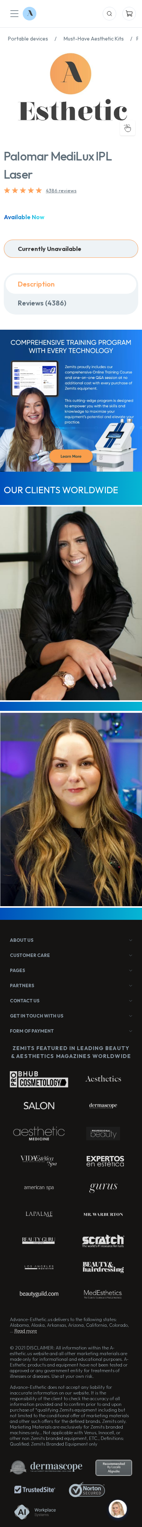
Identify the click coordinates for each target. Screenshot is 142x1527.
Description (36, 284)
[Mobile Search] (109, 13)
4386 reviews (61, 190)
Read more (25, 1331)
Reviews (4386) (42, 303)
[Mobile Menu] (14, 13)
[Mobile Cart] (129, 13)
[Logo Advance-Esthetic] (29, 13)
